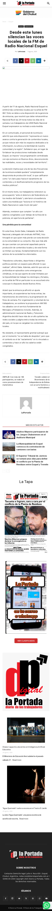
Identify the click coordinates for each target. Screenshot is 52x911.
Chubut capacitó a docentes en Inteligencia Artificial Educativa (24, 748)
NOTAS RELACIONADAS (13, 425)
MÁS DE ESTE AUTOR (34, 425)
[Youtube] (46, 898)
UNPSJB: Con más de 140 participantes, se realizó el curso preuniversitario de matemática (13, 381)
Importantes (29, 26)
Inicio (4, 21)
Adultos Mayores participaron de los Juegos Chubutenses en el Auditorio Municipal (32, 434)
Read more (16, 760)
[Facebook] (15, 60)
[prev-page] (4, 470)
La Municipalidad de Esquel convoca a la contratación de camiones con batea (30, 446)
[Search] (48, 3)
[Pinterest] (27, 60)
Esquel (11, 21)
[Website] (32, 898)
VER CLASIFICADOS (26, 640)
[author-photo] (26, 409)
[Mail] (19, 898)
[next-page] (8, 470)
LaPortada (21, 51)
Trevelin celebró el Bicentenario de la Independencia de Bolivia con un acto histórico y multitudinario (39, 382)
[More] (44, 60)
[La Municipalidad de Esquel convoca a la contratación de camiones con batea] (9, 446)
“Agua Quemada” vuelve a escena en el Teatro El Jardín (25, 808)
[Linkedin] (38, 60)
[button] (4, 3)
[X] (21, 60)
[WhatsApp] (32, 60)
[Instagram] (12, 898)
